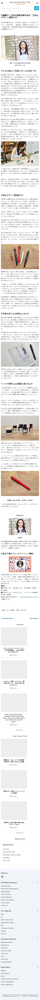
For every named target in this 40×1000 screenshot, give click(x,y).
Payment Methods (6, 897)
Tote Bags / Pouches (7, 928)
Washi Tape (4, 959)
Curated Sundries (6, 962)
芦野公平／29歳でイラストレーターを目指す (14, 792)
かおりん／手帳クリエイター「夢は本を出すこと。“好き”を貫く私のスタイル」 (13, 683)
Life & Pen (6, 849)
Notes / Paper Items (7, 919)
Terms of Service (6, 894)
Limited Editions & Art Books (9, 979)
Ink (2, 917)
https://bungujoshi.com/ (28, 597)
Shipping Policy (5, 891)
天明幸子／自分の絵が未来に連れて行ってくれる (13, 823)
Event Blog (6, 857)
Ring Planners (5, 945)
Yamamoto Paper (6, 950)
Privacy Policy (5, 902)
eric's (2, 956)
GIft (2, 925)
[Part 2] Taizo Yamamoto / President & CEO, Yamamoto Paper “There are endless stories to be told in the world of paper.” (14, 718)
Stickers (3, 931)
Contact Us (4, 905)
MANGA (3, 970)
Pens (2, 914)
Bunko (3, 976)
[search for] (36, 8)
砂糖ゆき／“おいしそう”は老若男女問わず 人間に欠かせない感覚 (14, 761)
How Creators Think (9, 852)
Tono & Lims (4, 953)
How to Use (6, 860)
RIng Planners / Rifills (7, 922)
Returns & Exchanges (7, 900)
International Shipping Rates (9, 888)
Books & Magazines (7, 984)
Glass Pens (4, 948)
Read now (13, 655)
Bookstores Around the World (12, 855)
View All (3, 933)
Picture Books (5, 973)
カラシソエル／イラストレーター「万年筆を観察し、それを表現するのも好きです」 (13, 650)
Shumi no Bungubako (7, 982)
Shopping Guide (6, 886)
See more (19, 730)
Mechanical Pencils (6, 942)
